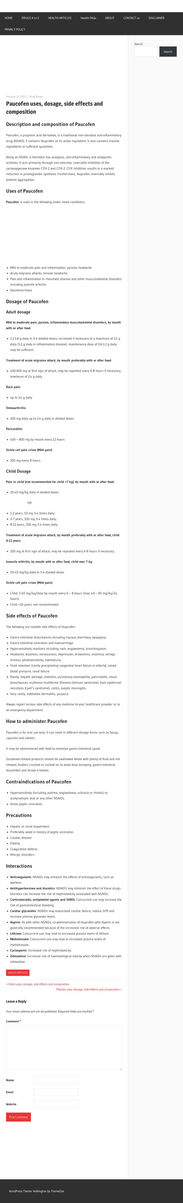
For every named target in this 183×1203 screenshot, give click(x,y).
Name (10, 1080)
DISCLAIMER (156, 18)
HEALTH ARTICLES (59, 18)
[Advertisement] (64, 68)
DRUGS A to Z (30, 18)
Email (10, 1092)
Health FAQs (88, 18)
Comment (13, 1021)
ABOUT (109, 18)
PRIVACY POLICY (15, 29)
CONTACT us (131, 18)
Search (138, 44)
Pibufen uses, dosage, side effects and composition (88, 989)
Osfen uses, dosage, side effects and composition (38, 984)
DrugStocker (36, 96)
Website (11, 1104)
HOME (9, 18)
